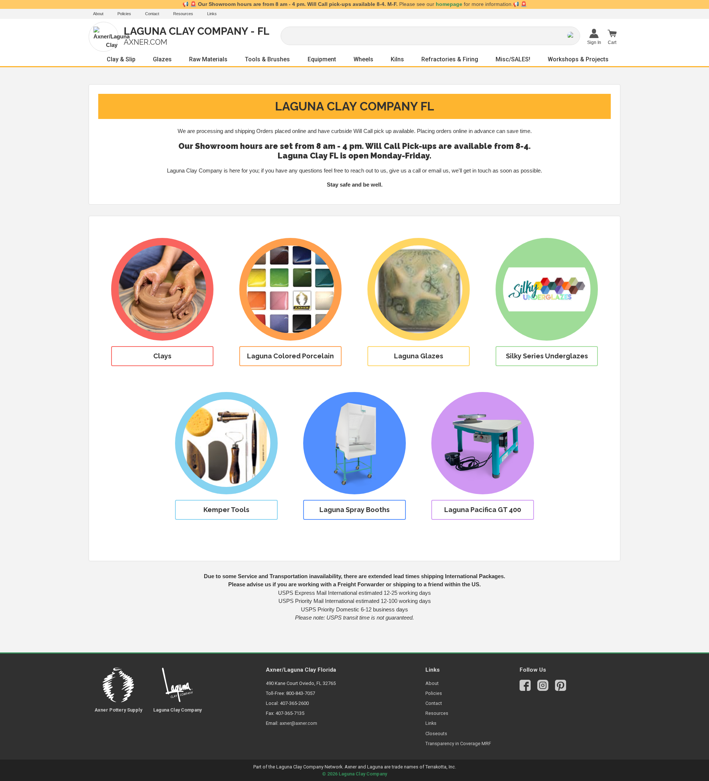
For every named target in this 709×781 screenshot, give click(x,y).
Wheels (363, 59)
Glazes (162, 59)
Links (212, 13)
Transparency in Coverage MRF (458, 743)
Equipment (322, 59)
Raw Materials (208, 59)
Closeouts (436, 733)
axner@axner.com (298, 723)
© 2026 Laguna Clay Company (354, 774)
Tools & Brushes (267, 59)
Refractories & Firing (449, 59)
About (98, 13)
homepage (449, 4)
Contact (152, 13)
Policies (124, 13)
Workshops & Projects (578, 59)
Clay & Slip (121, 59)
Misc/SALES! (513, 59)
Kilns (397, 59)
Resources (183, 13)
